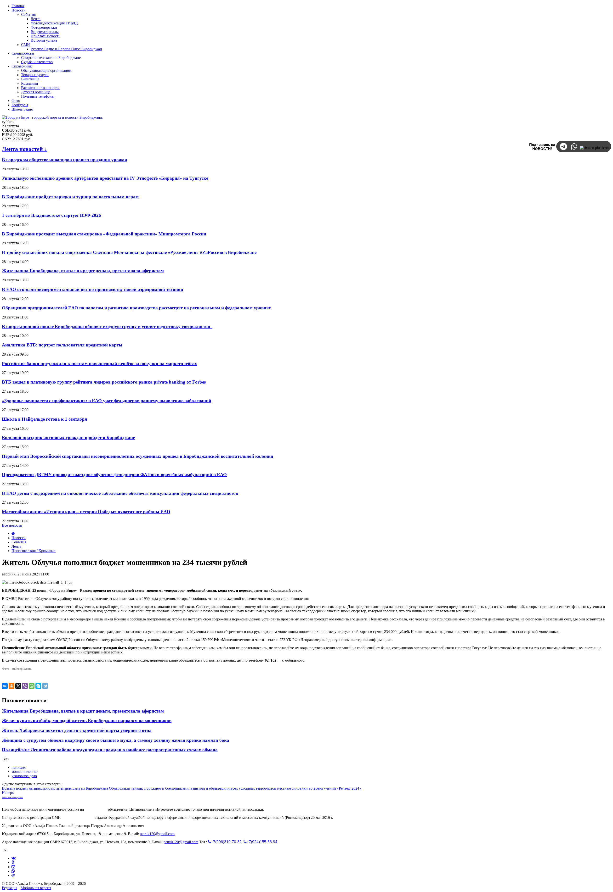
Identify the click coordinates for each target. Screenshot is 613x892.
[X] (18, 686)
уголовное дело (24, 776)
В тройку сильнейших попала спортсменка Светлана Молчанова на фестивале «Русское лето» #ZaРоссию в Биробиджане (129, 252)
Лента (16, 546)
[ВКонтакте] (5, 686)
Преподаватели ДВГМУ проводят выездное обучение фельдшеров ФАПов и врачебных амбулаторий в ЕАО (114, 474)
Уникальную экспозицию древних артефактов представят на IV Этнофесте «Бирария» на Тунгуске (105, 178)
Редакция (9, 888)
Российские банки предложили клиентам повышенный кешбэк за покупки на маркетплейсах (99, 363)
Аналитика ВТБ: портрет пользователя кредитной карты (62, 344)
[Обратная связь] (13, 867)
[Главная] (13, 533)
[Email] (13, 875)
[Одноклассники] (11, 686)
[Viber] (25, 686)
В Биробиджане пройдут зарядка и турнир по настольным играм (70, 196)
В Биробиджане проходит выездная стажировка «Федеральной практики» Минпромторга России (104, 233)
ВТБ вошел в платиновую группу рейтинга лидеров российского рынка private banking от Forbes (104, 382)
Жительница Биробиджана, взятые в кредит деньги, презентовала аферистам (83, 270)
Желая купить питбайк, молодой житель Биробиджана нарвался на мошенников (86, 720)
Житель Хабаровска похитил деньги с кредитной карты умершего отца (77, 730)
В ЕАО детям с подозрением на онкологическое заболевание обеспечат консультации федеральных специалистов (120, 493)
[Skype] (38, 686)
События (18, 542)
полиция (18, 767)
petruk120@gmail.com (157, 834)
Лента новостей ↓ (24, 149)
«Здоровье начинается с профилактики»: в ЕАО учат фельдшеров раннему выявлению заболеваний (106, 400)
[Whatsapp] (13, 871)
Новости (18, 538)
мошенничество (24, 771)
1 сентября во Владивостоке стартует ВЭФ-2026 (51, 215)
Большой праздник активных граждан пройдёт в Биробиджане (68, 437)
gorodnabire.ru (96, 809)
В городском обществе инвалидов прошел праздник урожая (64, 159)
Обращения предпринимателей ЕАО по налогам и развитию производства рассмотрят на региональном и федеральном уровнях (136, 307)
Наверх (8, 793)
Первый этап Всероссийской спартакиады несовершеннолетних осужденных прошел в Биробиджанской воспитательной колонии (137, 456)
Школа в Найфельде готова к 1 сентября (45, 419)
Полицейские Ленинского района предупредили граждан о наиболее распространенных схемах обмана (110, 749)
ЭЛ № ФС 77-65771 (78, 817)
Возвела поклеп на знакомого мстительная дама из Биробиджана (55, 788)
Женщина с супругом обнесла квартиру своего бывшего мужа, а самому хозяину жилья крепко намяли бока (115, 740)
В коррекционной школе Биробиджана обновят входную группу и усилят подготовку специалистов (107, 326)
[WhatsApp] (31, 686)
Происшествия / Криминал (33, 551)
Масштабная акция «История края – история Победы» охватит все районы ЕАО (86, 511)
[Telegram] (45, 686)
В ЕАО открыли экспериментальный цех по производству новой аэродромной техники (92, 289)
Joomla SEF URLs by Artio (12, 798)
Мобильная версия (36, 888)
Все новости (12, 525)
